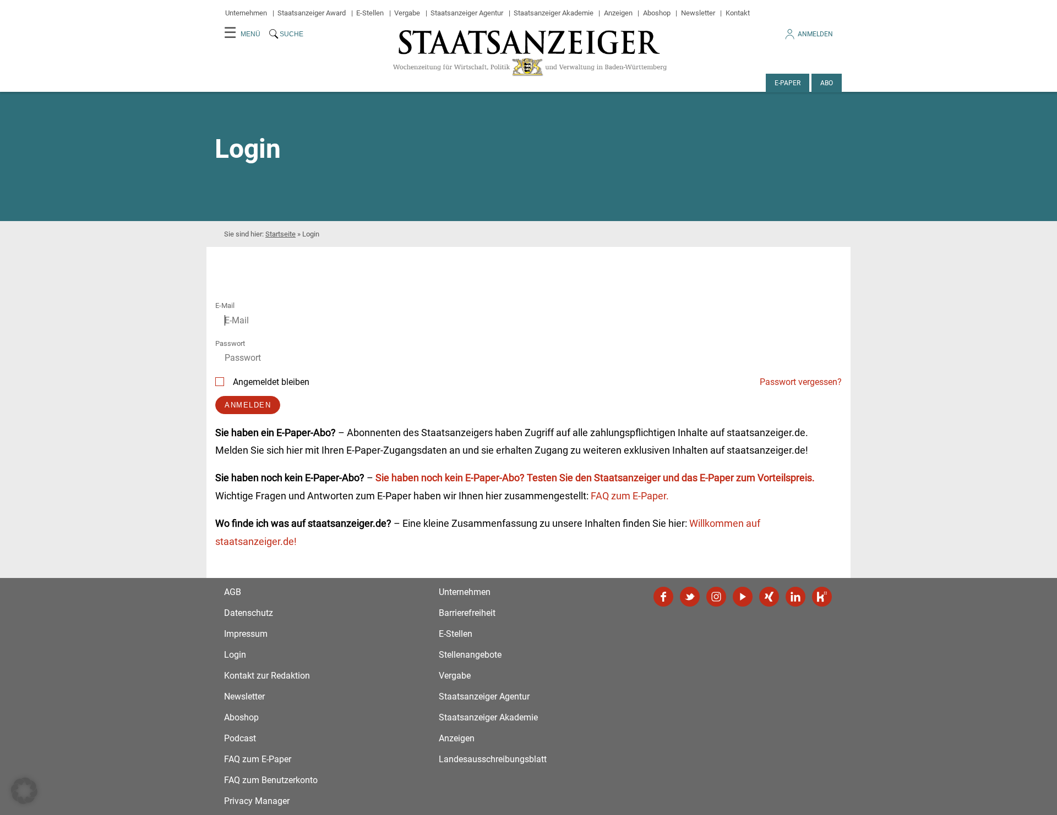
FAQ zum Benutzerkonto (271, 780)
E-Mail (225, 305)
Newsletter (698, 13)
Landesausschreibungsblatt (493, 759)
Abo (826, 83)
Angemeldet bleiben (271, 382)
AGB (232, 592)
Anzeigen (618, 13)
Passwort (230, 343)
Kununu (822, 596)
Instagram (716, 596)
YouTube (742, 596)
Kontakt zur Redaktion (267, 675)
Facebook (663, 596)
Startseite (280, 234)
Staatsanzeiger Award (311, 13)
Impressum (246, 634)
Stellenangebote (470, 654)
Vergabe (407, 13)
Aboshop (657, 13)
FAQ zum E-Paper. (630, 496)
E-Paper (787, 83)
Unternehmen (246, 13)
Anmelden (815, 34)
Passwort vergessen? (801, 382)
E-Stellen (370, 13)
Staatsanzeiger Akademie (553, 13)
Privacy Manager (257, 801)
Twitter (689, 596)
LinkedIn (795, 596)
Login (235, 654)
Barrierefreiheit (467, 613)
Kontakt (738, 13)
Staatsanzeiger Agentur (467, 13)
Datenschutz (248, 613)
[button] (24, 791)
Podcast (240, 738)
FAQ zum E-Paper (257, 759)
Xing (769, 596)
